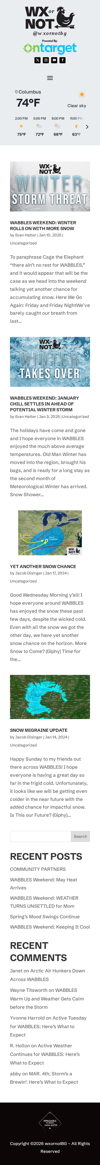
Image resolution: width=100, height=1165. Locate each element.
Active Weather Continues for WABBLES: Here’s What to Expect (45, 1054)
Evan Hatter (25, 235)
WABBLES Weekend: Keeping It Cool (50, 927)
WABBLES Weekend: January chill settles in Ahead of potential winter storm (44, 403)
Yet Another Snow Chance (43, 566)
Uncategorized (23, 243)
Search (80, 836)
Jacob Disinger (28, 573)
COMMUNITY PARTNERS (38, 869)
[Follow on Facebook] (62, 60)
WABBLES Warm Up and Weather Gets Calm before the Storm (47, 998)
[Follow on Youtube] (54, 60)
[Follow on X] (37, 60)
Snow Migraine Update (39, 730)
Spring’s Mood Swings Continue (45, 916)
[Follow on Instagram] (46, 60)
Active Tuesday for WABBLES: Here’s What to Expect (48, 1026)
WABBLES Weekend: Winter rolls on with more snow (43, 225)
